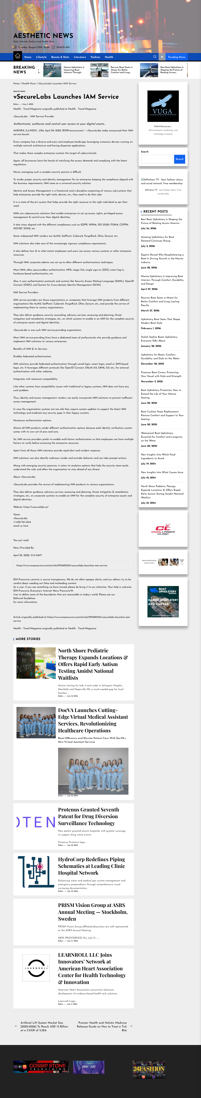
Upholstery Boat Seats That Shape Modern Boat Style (160, 321)
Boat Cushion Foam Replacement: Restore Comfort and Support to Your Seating (162, 415)
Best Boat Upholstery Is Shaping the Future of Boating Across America (161, 221)
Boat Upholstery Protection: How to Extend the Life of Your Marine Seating (161, 394)
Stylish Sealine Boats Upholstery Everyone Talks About (159, 339)
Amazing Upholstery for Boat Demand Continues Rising (157, 239)
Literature (80, 57)
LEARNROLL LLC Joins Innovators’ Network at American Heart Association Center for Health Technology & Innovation (92, 968)
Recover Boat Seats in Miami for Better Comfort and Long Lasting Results (160, 302)
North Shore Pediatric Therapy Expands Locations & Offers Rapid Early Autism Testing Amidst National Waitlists (93, 664)
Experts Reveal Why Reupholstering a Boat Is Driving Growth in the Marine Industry (162, 259)
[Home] (17, 56)
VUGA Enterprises (162, 126)
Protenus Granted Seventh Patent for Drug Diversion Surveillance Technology (88, 816)
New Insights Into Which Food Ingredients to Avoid (158, 456)
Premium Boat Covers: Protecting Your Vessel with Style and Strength (161, 374)
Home (27, 57)
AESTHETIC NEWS (43, 36)
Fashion (95, 57)
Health (109, 57)
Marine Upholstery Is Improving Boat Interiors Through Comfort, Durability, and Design (162, 280)
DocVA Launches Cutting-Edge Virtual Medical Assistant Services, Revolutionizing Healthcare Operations (93, 720)
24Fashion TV (151, 190)
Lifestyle (41, 57)
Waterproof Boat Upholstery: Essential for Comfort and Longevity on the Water (161, 437)
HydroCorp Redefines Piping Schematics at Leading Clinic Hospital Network (91, 866)
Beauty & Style (60, 57)
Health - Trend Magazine (27, 109)
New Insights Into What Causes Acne (162, 472)
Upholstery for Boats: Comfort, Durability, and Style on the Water (160, 357)
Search (145, 152)
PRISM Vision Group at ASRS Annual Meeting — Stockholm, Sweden (93, 911)
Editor (16, 104)
